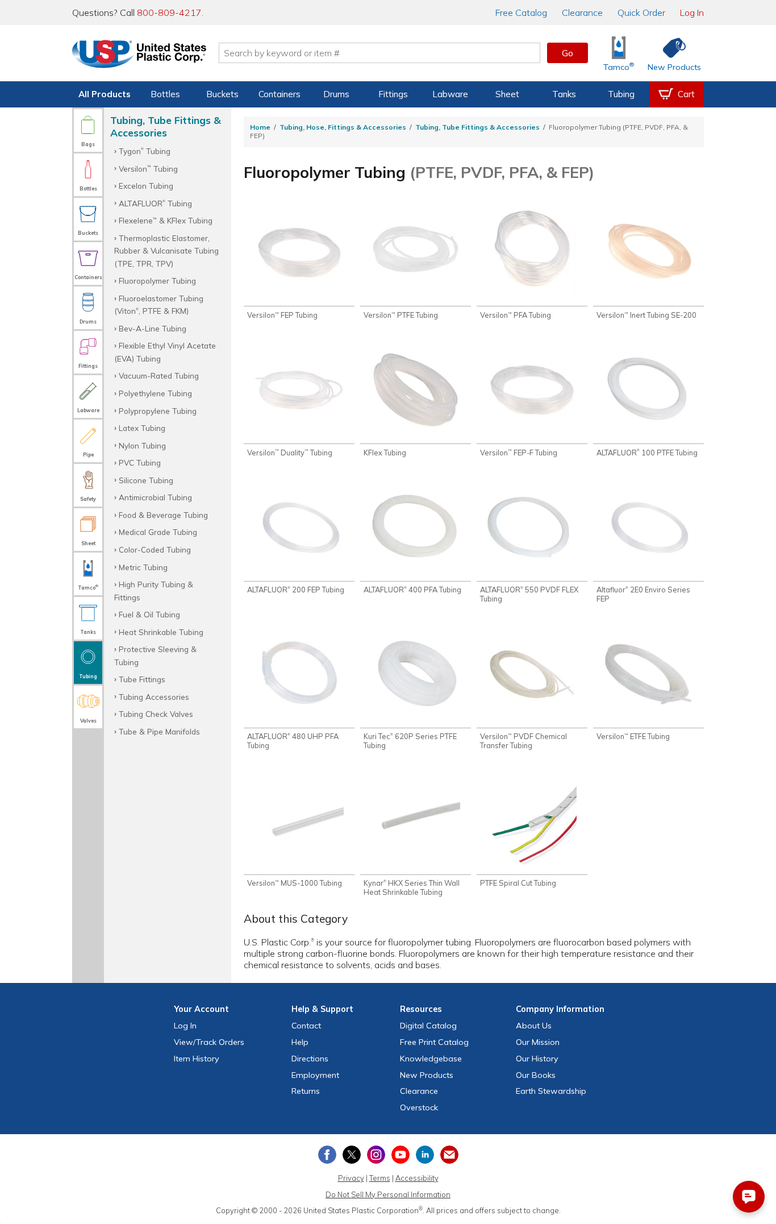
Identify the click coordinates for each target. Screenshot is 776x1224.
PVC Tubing (140, 462)
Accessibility (417, 1177)
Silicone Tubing (146, 480)
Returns (305, 1091)
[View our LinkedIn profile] (425, 1154)
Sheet (507, 94)
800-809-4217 (169, 12)
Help (299, 1042)
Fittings (393, 94)
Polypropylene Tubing (158, 411)
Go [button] (567, 53)
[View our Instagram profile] (376, 1154)
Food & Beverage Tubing (163, 515)
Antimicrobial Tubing (155, 497)
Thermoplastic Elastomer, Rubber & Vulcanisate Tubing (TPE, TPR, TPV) (166, 250)
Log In (692, 12)
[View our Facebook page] (327, 1154)
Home (260, 127)
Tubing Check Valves (156, 714)
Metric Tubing (143, 567)
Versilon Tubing (148, 168)
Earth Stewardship (551, 1091)
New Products (426, 1075)
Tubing (621, 94)
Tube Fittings (142, 679)
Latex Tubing (142, 428)
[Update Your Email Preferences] (449, 1154)
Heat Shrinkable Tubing (161, 632)
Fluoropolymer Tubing (157, 280)
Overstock (419, 1107)
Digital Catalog (428, 1025)
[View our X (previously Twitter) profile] (351, 1154)
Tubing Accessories (154, 697)
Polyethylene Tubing (155, 393)
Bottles (165, 94)
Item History (196, 1058)
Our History (537, 1058)
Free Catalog (434, 1042)
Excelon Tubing (146, 185)
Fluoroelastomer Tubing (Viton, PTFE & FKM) (158, 304)
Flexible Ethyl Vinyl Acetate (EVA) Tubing (165, 352)
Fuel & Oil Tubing (149, 614)
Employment (315, 1075)
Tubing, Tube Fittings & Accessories (477, 127)
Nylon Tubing (142, 445)
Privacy (351, 1177)
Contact (306, 1025)
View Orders (209, 1042)
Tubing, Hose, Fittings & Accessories (342, 127)
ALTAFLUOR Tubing (155, 203)
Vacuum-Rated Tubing (159, 375)
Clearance (582, 12)
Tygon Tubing (144, 151)
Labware (450, 94)
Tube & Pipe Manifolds (159, 731)
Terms (379, 1177)
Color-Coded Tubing (155, 549)
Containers (279, 94)
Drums (336, 94)
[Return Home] (139, 55)
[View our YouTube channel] (400, 1154)
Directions (309, 1058)
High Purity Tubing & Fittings (153, 590)
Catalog (521, 12)
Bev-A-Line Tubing (152, 328)
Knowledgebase (431, 1058)
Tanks (564, 94)
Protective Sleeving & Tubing (155, 655)
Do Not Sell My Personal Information (388, 1194)
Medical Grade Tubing (158, 532)
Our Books (536, 1075)
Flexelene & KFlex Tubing (165, 220)
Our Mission (538, 1042)
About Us (534, 1025)
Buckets (222, 94)
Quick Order (641, 12)
